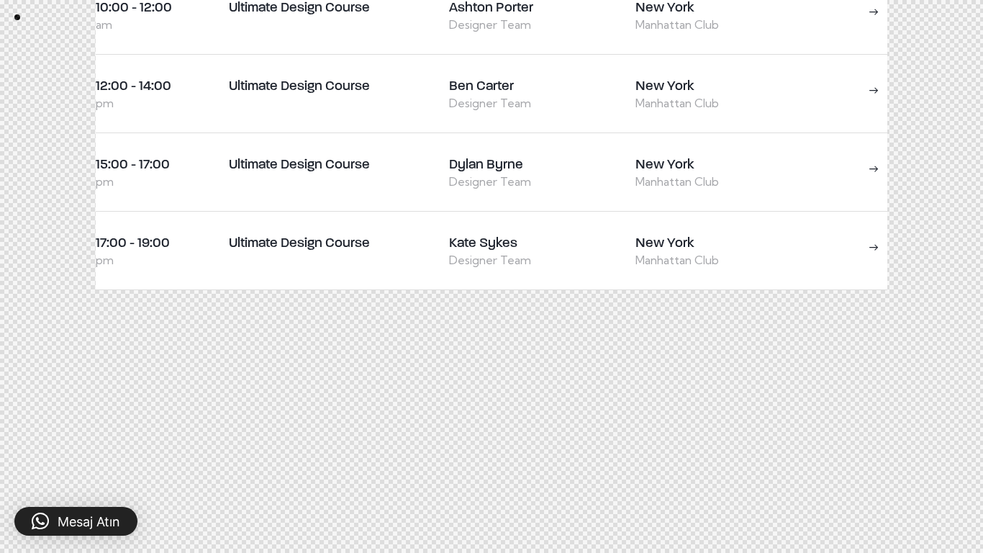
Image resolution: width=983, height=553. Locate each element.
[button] (75, 521)
